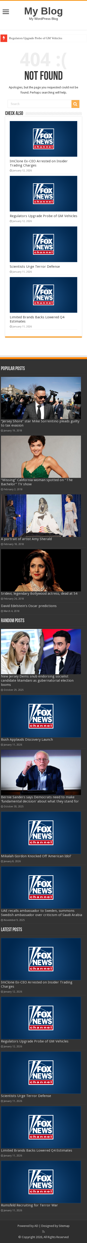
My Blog (43, 11)
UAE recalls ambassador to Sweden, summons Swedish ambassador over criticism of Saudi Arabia (41, 913)
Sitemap (64, 1226)
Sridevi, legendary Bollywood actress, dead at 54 (39, 593)
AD (36, 1226)
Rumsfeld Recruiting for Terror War (29, 1205)
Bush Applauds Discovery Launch (27, 739)
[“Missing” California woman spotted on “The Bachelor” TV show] (41, 457)
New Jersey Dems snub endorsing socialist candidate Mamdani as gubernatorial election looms (37, 680)
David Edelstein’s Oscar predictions (29, 606)
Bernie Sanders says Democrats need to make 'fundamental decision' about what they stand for (40, 799)
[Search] (75, 104)
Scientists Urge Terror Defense (35, 266)
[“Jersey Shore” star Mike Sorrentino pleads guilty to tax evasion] (41, 398)
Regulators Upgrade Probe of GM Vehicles (35, 38)
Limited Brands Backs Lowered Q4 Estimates (36, 1150)
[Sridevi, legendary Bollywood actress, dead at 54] (41, 570)
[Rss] (43, 1231)
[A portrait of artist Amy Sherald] (41, 515)
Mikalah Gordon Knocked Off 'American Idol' (36, 856)
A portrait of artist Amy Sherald (26, 539)
